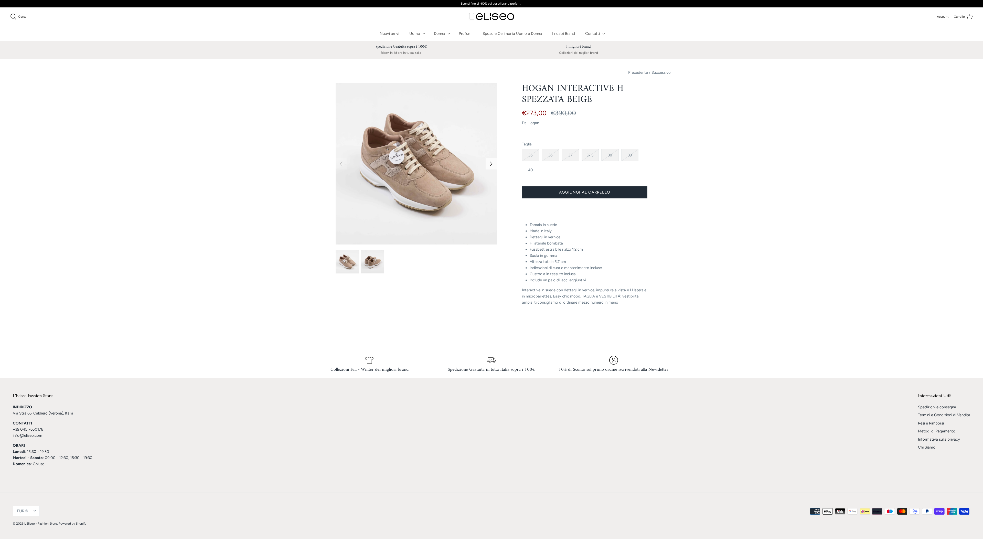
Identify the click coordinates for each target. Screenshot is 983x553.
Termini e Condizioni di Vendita (944, 415)
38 (610, 155)
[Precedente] (341, 163)
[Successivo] (491, 163)
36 (550, 155)
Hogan (533, 123)
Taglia (527, 144)
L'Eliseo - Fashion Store (40, 523)
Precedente (638, 72)
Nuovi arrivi (389, 33)
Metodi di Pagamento (936, 431)
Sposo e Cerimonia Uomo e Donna (512, 33)
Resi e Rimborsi (931, 423)
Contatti (592, 33)
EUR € (22, 511)
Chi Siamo (926, 447)
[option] (416, 163)
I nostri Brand (563, 33)
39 (630, 155)
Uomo (414, 33)
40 (530, 170)
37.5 (590, 155)
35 (530, 155)
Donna (439, 33)
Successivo (661, 72)
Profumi (465, 33)
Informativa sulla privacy (939, 439)
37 (570, 155)
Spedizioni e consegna (937, 407)
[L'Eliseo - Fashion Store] (491, 17)
